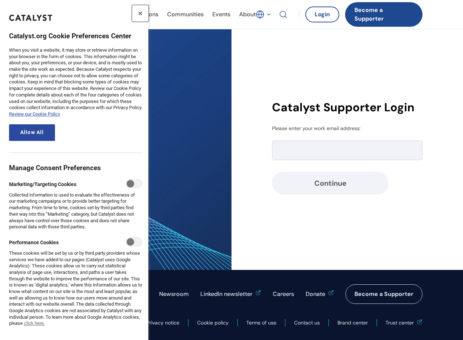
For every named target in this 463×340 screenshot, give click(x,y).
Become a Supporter (369, 14)
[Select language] (264, 14)
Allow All (32, 132)
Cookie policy (213, 322)
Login (322, 14)
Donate (315, 294)
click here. (34, 323)
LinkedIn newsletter (226, 294)
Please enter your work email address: (316, 128)
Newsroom (174, 294)
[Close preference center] (140, 13)
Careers (283, 294)
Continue (330, 183)
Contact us (307, 322)
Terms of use (261, 322)
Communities (185, 14)
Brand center (352, 322)
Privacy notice (162, 322)
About (247, 14)
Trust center (400, 322)
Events (221, 14)
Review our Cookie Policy (34, 114)
